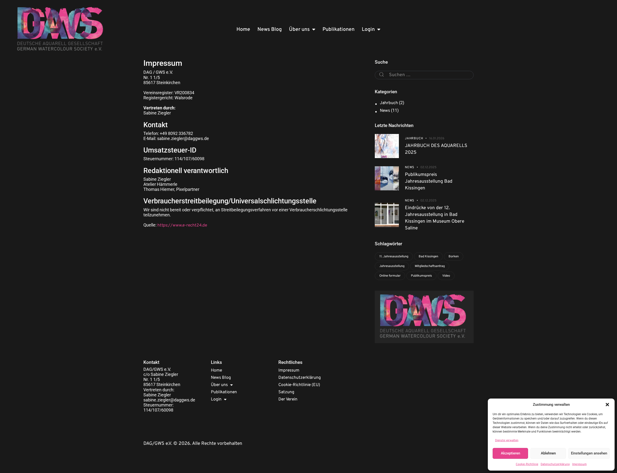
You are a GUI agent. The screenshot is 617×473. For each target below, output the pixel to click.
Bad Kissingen (428, 257)
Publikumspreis (421, 276)
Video (446, 276)
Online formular (390, 276)
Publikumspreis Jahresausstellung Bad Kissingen (428, 181)
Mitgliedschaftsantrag (430, 266)
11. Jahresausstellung (393, 257)
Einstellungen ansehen (589, 453)
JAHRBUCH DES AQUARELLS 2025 (436, 149)
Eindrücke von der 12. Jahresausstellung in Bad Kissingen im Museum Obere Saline (434, 218)
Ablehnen (548, 453)
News (385, 110)
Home (243, 29)
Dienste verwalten (506, 440)
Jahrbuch (389, 103)
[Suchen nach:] (424, 74)
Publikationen (338, 29)
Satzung (286, 392)
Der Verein (287, 399)
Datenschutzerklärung (555, 464)
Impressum (579, 464)
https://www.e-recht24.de (182, 225)
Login (368, 29)
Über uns (299, 29)
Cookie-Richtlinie (527, 464)
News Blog (269, 29)
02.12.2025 (428, 167)
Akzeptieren (510, 453)
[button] (607, 404)
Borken (454, 257)
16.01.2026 (436, 138)
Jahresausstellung (391, 266)
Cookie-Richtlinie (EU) (299, 385)
